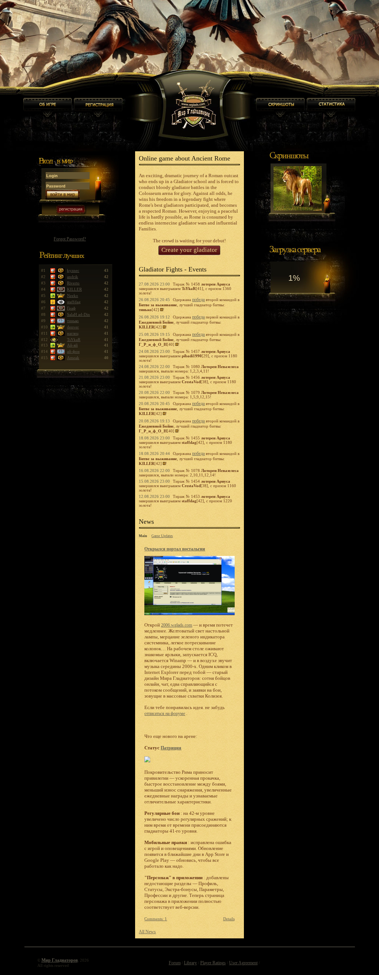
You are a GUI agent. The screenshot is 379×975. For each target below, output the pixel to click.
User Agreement (243, 962)
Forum (175, 962)
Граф (71, 308)
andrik (72, 276)
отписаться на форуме (164, 713)
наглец (72, 333)
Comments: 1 (155, 919)
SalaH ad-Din (78, 314)
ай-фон (73, 351)
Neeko (72, 295)
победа (198, 299)
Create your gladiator (189, 249)
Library (190, 962)
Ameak (73, 357)
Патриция (171, 747)
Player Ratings (213, 962)
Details (229, 919)
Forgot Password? (70, 239)
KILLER (74, 289)
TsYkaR (73, 339)
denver (73, 327)
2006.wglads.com (176, 625)
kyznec (73, 270)
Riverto (73, 283)
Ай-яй (72, 345)
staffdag (74, 302)
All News (147, 931)
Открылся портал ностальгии (174, 548)
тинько (73, 320)
